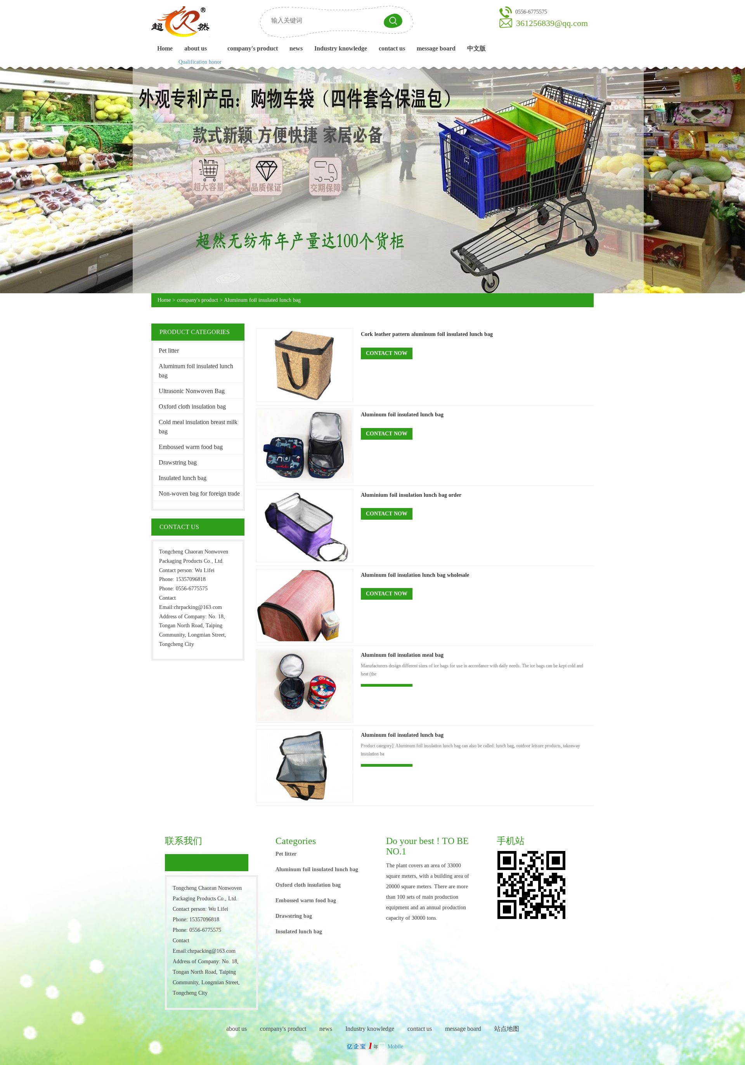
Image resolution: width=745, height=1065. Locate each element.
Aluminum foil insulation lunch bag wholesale (415, 575)
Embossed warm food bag (191, 447)
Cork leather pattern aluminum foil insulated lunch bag (427, 334)
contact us (392, 48)
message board (436, 48)
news (296, 48)
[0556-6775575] (505, 11)
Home (165, 48)
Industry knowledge (340, 48)
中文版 (476, 48)
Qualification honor (200, 62)
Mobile (395, 1046)
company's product (252, 48)
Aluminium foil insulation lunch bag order (411, 495)
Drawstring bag (178, 462)
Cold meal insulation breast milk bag (198, 427)
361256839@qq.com (552, 23)
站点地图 (506, 1028)
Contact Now (386, 353)
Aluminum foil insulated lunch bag (262, 300)
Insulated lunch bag (182, 478)
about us (195, 48)
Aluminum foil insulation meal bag (402, 655)
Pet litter (169, 350)
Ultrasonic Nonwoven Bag (192, 391)
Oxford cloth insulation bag (192, 406)
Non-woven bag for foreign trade (199, 493)
